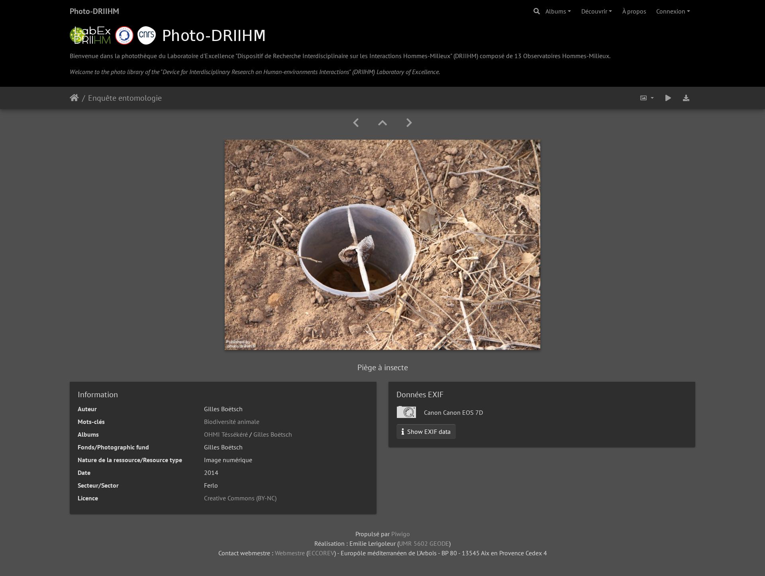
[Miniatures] (382, 122)
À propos (634, 11)
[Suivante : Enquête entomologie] (409, 122)
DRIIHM (466, 56)
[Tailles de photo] (646, 98)
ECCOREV (321, 553)
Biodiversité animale (231, 422)
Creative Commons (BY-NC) (240, 498)
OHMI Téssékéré (226, 434)
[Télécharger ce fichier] (686, 98)
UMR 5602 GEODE (424, 543)
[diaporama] (668, 98)
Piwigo (400, 534)
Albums (555, 11)
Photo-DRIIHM (94, 11)
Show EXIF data (428, 431)
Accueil (74, 98)
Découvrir (594, 11)
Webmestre (290, 553)
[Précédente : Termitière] (356, 122)
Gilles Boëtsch (272, 434)
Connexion (670, 11)
